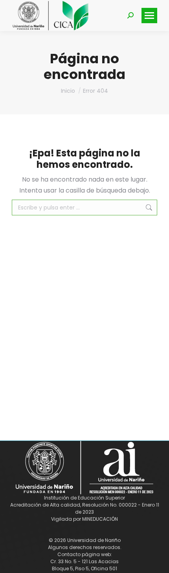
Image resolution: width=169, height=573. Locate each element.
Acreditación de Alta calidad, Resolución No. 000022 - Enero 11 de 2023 (84, 508)
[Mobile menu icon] (149, 15)
